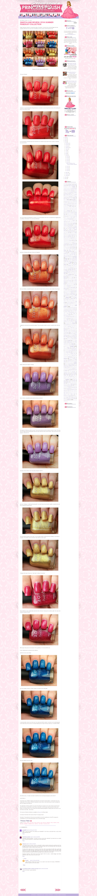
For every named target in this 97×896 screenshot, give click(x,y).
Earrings (65, 238)
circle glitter (69, 215)
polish (76, 333)
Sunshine (65, 377)
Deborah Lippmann (72, 228)
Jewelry (67, 284)
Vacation (68, 389)
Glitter (32, 822)
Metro (71, 297)
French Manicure (69, 251)
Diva (75, 230)
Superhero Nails (72, 378)
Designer (70, 229)
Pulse (67, 339)
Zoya (48, 823)
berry (73, 196)
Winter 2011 (74, 397)
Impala (70, 277)
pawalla (68, 327)
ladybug (65, 287)
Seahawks (68, 354)
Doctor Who (65, 231)
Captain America (66, 208)
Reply (23, 833)
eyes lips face (69, 241)
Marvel (73, 295)
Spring (69, 364)
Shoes (70, 358)
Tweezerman (74, 387)
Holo (65, 273)
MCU (64, 297)
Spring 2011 (74, 364)
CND (76, 215)
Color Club (75, 216)
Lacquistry (74, 286)
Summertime (71, 376)
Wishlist (32, 17)
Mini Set (68, 299)
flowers (71, 248)
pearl (75, 327)
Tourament (65, 386)
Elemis (67, 239)
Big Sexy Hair (70, 197)
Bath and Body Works (67, 194)
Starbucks (67, 368)
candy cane (74, 207)
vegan (68, 390)
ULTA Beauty (68, 388)
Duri (75, 237)
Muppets (73, 300)
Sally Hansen (68, 352)
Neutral (69, 314)
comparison (65, 220)
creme (73, 223)
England (67, 240)
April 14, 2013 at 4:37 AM (31, 843)
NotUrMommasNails (26, 836)
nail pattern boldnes (71, 305)
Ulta (64, 388)
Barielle (66, 193)
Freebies (70, 250)
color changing (70, 216)
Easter (72, 238)
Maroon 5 (69, 295)
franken (65, 249)
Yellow (45, 823)
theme (65, 383)
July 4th (68, 285)
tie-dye (64, 384)
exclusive (65, 241)
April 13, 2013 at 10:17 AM (32, 830)
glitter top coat (74, 260)
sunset (75, 376)
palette (73, 324)
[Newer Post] (23, 890)
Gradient (69, 263)
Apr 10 (68, 167)
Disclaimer (52, 17)
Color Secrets (67, 217)
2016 (66, 137)
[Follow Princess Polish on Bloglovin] (70, 93)
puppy (65, 340)
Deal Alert (75, 227)
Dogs (75, 231)
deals (66, 228)
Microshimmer (67, 298)
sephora (69, 356)
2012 (66, 177)
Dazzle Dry (70, 227)
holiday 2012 (68, 271)
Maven (71, 296)
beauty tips (71, 195)
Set (75, 356)
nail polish (43, 822)
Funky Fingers (73, 253)
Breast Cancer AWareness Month (72, 204)
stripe (67, 369)
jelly (64, 283)
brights (65, 205)
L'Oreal (68, 286)
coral (28, 822)
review (21, 823)
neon (68, 313)
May (66, 153)
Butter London (71, 206)
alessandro (74, 187)
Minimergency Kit (73, 299)
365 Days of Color (67, 186)
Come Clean (75, 218)
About (26, 17)
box (66, 203)
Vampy (65, 390)
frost (66, 252)
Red (58, 822)
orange (48, 822)
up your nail (73, 388)
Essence (70, 240)
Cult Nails (70, 225)
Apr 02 (68, 170)
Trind (75, 386)
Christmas (75, 214)
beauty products (67, 195)
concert (69, 220)
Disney (72, 230)
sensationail (65, 356)
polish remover (71, 334)
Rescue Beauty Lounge (73, 345)
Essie (74, 240)
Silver (69, 359)
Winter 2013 (70, 398)
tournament (69, 386)
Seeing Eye (73, 355)
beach (73, 194)
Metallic (67, 297)
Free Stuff (74, 249)
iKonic (75, 276)
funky (69, 253)
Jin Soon (71, 284)
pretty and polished (73, 336)
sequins (73, 356)
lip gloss (71, 288)
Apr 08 (68, 169)
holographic (70, 274)
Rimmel (69, 348)
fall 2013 (69, 244)
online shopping (72, 322)
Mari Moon (65, 295)
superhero (74, 377)
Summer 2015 (65, 376)
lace (71, 286)
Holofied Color (65, 274)
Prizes (72, 338)
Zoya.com (40, 812)
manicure (67, 294)
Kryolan (65, 286)
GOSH (66, 263)
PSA (65, 339)
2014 (66, 140)
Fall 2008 (66, 243)
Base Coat (74, 193)
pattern (65, 327)
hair (65, 265)
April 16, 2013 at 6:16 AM (43, 868)
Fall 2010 (70, 243)
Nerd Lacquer (73, 313)
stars (70, 368)
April (66, 154)
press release (66, 336)
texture (41, 823)
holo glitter (69, 273)
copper (65, 221)
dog (68, 231)
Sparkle (75, 363)
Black (74, 197)
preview (65, 337)
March (67, 172)
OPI (76, 322)
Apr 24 (68, 156)
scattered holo (72, 353)
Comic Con (70, 219)
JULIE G (65, 285)
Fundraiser (65, 253)
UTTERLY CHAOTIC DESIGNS (60, 894)
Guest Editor (75, 264)
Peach (72, 327)
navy (67, 312)
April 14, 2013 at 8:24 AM (34, 860)
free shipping (69, 249)
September (67, 147)
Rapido (65, 344)
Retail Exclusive (67, 346)
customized (65, 226)
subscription (73, 371)
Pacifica (71, 324)
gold (35, 822)
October (67, 146)
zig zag (65, 399)
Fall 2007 (75, 242)
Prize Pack (69, 338)
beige (70, 196)
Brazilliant (69, 203)
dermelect (65, 229)
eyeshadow (74, 241)
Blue (25, 822)
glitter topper (67, 261)
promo (76, 338)
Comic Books (66, 219)
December (67, 143)
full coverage (74, 252)
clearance (73, 215)
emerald (72, 239)
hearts (71, 267)
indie (72, 277)
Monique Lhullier (66, 300)
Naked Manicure (67, 311)
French (65, 251)
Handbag (74, 265)
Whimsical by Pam (67, 395)
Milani (72, 298)
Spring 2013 (71, 365)
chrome (66, 215)
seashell (72, 354)
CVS (73, 226)
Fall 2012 (65, 244)
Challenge (68, 210)
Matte (38, 822)
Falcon (70, 242)
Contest (73, 220)
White (72, 395)
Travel (73, 386)
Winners (70, 396)
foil (74, 248)
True (66, 387)
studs (75, 370)
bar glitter (71, 192)
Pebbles (65, 328)
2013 (72, 183)
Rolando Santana (74, 348)
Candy (70, 207)
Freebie (65, 250)
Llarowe (66, 289)
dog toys (71, 231)
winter (73, 396)
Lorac (70, 289)
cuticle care (69, 226)
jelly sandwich (68, 283)
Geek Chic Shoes (73, 254)
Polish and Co (66, 334)
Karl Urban (74, 285)
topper (75, 385)
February (67, 173)
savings (67, 353)
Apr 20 (68, 157)
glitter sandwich (69, 260)
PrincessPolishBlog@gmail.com (70, 34)
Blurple (73, 199)
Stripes (66, 370)
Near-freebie (71, 312)
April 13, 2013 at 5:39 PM (35, 836)
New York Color (66, 315)
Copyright (45, 17)
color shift (72, 217)
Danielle (26, 860)
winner (67, 396)
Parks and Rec (71, 325)
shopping (74, 358)
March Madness (73, 294)
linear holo (65, 288)
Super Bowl (69, 377)
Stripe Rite (70, 369)
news (64, 316)
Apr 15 (68, 160)
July (66, 150)
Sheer (75, 357)
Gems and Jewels (66, 255)
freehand (74, 250)
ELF (69, 239)
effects (64, 239)
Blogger (74, 198)
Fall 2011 (74, 243)
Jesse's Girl (72, 283)
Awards (38, 17)
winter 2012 (65, 398)
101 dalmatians (66, 183)
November (67, 144)
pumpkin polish (72, 339)
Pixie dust (72, 333)
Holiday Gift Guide (66, 272)
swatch (36, 823)
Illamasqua (65, 277)
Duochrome (70, 236)
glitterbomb (71, 261)
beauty (76, 194)
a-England (73, 186)
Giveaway (75, 256)
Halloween (69, 265)
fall (72, 242)
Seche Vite (68, 355)
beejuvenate (66, 196)
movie (70, 300)
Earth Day (68, 238)
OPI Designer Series (68, 323)
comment (75, 219)
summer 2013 (31, 823)
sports (66, 364)
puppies (76, 339)
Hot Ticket (67, 275)
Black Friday (66, 198)
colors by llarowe (69, 218)
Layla (68, 287)
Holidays (71, 272)
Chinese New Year (69, 214)
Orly (64, 324)
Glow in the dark (66, 262)
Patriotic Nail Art (73, 326)
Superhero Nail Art (66, 378)
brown (68, 205)
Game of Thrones (66, 254)
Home (21, 17)
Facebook (65, 242)
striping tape (71, 370)
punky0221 (24, 830)
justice (71, 285)
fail (67, 242)
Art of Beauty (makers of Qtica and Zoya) (30, 868)
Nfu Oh (72, 316)
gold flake (75, 262)
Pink (52, 822)
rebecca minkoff (69, 344)
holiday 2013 (74, 271)
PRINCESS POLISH (40, 894)
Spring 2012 (66, 365)
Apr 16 (68, 159)
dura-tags (72, 237)
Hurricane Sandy (71, 276)
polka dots (74, 335)
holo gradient (74, 273)
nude (67, 318)
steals (73, 368)
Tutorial (69, 387)
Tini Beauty (68, 384)
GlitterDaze (75, 261)
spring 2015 (68, 366)
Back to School (67, 192)
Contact (59, 17)
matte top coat (67, 296)
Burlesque (75, 205)
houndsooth (72, 275)
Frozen (70, 252)
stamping (73, 367)
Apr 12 (68, 166)
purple (55, 822)
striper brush (75, 369)
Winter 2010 (68, 397)
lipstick (76, 288)
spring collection (74, 366)
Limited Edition (72, 287)
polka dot (70, 335)
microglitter (75, 297)
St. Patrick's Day (66, 367)
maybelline (74, 296)
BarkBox (70, 193)
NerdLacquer (65, 314)
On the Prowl (66, 322)
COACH (66, 216)
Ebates (75, 238)
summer (26, 823)
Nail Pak (66, 305)
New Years (74, 314)
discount (68, 230)
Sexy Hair (65, 357)
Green (65, 264)
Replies (25, 858)
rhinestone (73, 347)
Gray (74, 263)
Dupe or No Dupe (66, 237)
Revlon (68, 347)
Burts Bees (66, 206)
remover (67, 345)
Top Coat (72, 384)
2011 (66, 178)
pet (67, 328)
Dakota (76, 226)
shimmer (65, 358)
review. (64, 347)
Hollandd (75, 272)
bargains (75, 192)
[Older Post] (58, 890)
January (67, 175)
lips (73, 288)
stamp (70, 367)
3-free (67, 184)
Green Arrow (70, 264)
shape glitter (70, 357)
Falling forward (74, 244)
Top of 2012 (70, 385)
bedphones (75, 195)
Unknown (24, 843)
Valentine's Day (73, 389)
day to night (66, 227)
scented (65, 354)
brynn (72, 205)
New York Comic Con (73, 315)
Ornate (67, 324)
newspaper (67, 316)
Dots (69, 232)
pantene (67, 325)
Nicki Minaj (75, 316)
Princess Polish (69, 337)
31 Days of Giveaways (71, 185)
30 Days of (70, 184)
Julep (74, 284)
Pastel (69, 326)
